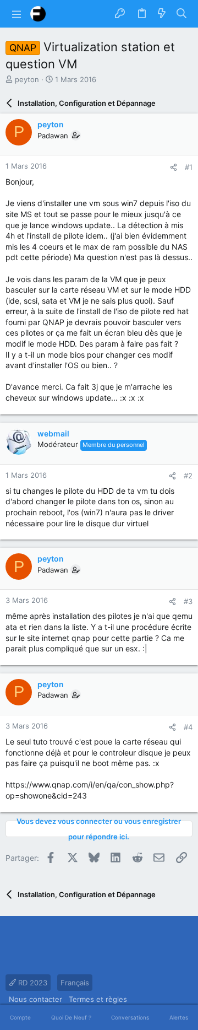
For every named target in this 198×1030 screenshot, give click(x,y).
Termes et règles (98, 999)
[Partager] (173, 167)
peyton (27, 79)
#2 (188, 475)
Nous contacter (35, 999)
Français (75, 982)
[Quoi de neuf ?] (161, 13)
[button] (17, 14)
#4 (188, 726)
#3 (188, 601)
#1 (189, 167)
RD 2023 (31, 982)
